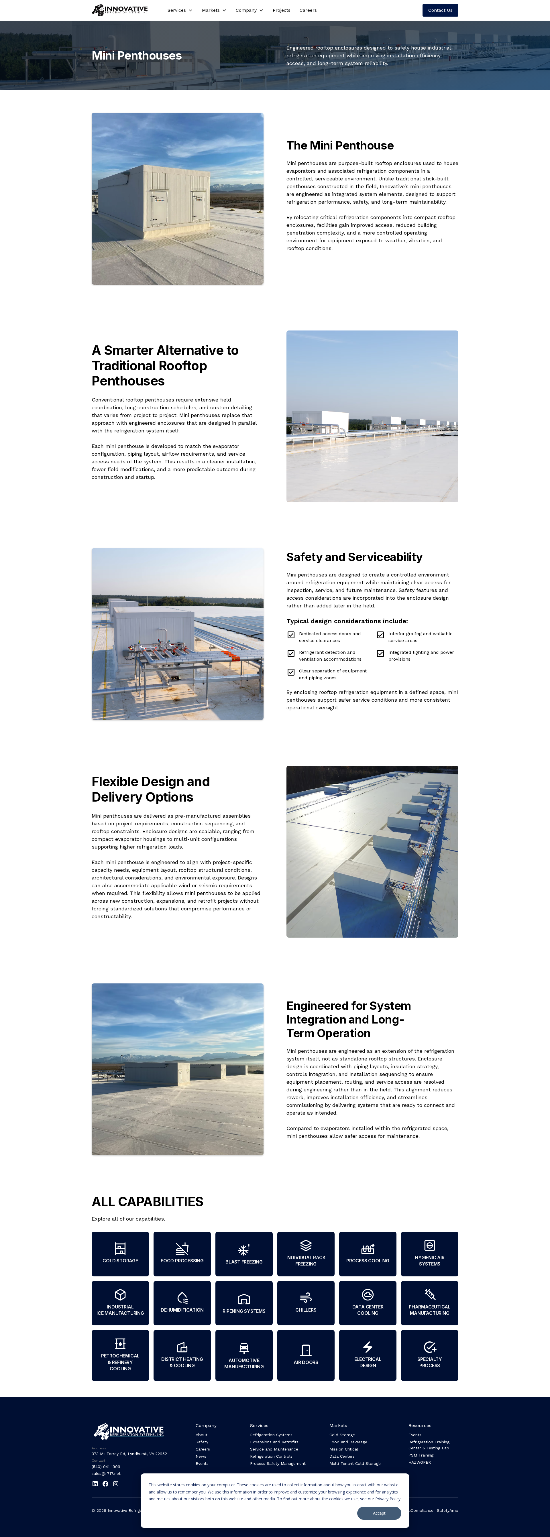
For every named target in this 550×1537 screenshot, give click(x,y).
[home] (124, 10)
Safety (202, 1442)
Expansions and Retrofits (274, 1442)
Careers (308, 10)
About (201, 1434)
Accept (379, 1513)
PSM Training (420, 1455)
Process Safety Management (278, 1463)
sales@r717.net (106, 1473)
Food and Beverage (348, 1442)
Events (202, 1463)
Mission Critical (343, 1449)
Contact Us (440, 10)
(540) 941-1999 (106, 1466)
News (201, 1456)
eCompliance (420, 1510)
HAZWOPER (419, 1462)
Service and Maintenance (274, 1449)
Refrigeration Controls (271, 1456)
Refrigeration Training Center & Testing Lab (428, 1445)
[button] (180, 10)
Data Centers (342, 1456)
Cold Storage (342, 1434)
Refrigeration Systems (271, 1434)
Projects (281, 10)
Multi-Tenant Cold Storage (355, 1463)
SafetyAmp (447, 1510)
